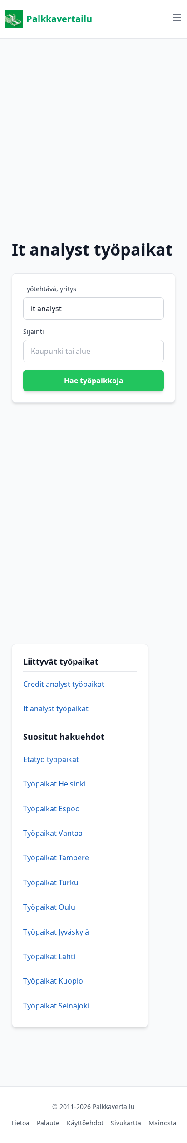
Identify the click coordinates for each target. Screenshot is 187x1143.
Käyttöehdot (85, 1123)
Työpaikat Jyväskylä (56, 932)
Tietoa (20, 1123)
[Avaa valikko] (177, 17)
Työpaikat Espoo (51, 809)
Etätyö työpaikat (51, 759)
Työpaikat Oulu (49, 907)
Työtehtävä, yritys (49, 289)
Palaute (48, 1123)
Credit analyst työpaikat (63, 684)
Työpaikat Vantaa (53, 833)
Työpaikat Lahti (49, 956)
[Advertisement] (93, 132)
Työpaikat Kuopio (53, 981)
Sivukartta (126, 1123)
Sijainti (33, 331)
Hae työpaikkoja (93, 381)
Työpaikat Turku (51, 882)
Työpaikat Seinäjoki (56, 1006)
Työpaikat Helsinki (54, 784)
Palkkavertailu (59, 19)
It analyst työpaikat (56, 709)
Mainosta (162, 1123)
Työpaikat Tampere (56, 858)
